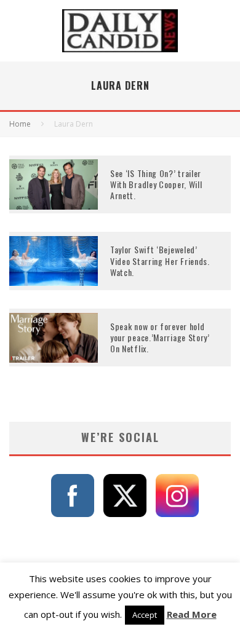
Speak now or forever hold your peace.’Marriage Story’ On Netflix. (160, 337)
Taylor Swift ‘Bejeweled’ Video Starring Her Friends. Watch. (160, 260)
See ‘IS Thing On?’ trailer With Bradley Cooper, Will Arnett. (156, 184)
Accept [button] (144, 614)
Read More (192, 614)
